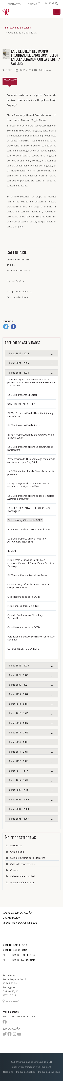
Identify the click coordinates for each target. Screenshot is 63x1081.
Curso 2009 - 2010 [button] (19, 789)
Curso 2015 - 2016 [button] (18, 732)
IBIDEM (11, 550)
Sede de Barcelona (15, 945)
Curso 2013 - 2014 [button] (18, 751)
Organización (11, 917)
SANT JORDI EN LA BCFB (21, 404)
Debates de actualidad (22, 876)
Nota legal (8, 1072)
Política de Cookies (25, 1072)
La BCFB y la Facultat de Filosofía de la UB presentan (30, 473)
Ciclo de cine (17, 851)
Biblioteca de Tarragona (19, 960)
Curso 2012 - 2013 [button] (18, 761)
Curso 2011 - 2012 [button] (18, 770)
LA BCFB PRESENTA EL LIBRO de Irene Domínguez (28, 509)
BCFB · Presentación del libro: (30, 415)
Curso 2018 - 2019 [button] (18, 703)
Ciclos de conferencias (22, 864)
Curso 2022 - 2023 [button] (19, 665)
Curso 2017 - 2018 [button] (18, 713)
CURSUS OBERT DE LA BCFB (23, 648)
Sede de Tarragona (15, 950)
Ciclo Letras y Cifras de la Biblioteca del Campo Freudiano (28, 586)
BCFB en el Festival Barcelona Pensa (27, 575)
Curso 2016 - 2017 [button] (18, 723)
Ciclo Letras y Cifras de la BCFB (25, 520)
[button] (32, 4)
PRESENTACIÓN (10, 80)
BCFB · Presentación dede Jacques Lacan (30, 436)
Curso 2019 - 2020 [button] (19, 694)
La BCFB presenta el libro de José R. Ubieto (30, 497)
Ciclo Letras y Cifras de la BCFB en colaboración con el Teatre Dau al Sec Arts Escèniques (30, 562)
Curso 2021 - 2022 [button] (19, 675)
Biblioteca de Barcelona (18, 27)
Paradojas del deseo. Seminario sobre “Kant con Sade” (31, 638)
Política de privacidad (49, 1072)
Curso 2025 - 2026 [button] (19, 353)
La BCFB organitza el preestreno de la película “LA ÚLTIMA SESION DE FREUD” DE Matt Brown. (31, 382)
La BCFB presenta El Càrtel (22, 394)
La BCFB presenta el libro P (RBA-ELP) (26, 540)
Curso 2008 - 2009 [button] (19, 799)
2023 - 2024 (26, 70)
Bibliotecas (45, 70)
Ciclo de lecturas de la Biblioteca (27, 857)
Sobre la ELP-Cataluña (17, 912)
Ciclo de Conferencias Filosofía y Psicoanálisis (25, 616)
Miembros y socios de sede (20, 922)
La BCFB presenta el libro (30, 448)
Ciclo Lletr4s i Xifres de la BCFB (24, 605)
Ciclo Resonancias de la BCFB (23, 627)
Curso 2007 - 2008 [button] (19, 809)
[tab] (31, 353)
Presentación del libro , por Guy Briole (31, 460)
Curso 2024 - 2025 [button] (19, 363)
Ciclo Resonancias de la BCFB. (24, 596)
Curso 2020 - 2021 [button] (19, 684)
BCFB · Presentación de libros (23, 425)
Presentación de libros (22, 882)
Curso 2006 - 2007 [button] (19, 818)
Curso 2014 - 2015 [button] (18, 742)
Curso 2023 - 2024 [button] (19, 372)
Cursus (14, 870)
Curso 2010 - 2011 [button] (18, 780)
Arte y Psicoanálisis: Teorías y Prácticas (28, 529)
